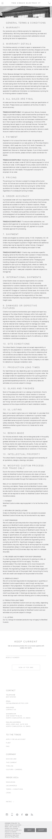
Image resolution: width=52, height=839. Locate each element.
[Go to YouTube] (27, 814)
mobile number (13, 657)
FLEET (8, 743)
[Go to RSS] (32, 814)
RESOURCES (10, 782)
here (9, 835)
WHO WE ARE (11, 759)
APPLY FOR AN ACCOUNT (16, 739)
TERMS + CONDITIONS (14, 789)
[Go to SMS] (12, 814)
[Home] (26, 3)
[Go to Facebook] (22, 814)
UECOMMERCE (11, 785)
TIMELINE (9, 766)
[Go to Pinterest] (17, 814)
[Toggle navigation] (2, 3)
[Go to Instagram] (7, 814)
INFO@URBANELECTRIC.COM (17, 703)
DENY (30, 830)
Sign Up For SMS (26, 667)
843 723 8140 (11, 697)
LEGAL (8, 793)
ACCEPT (41, 830)
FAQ (7, 746)
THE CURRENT (11, 762)
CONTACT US (11, 709)
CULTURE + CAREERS (14, 769)
